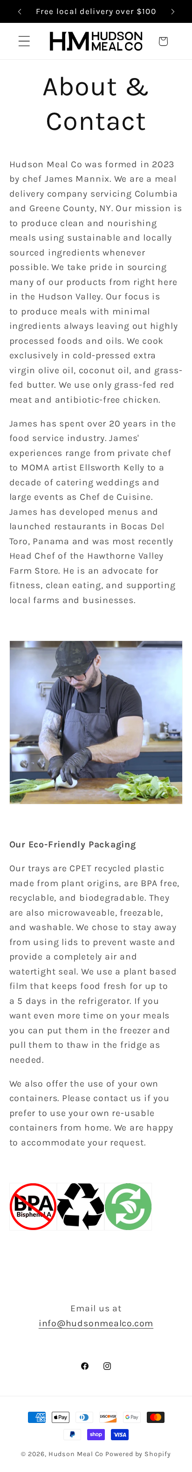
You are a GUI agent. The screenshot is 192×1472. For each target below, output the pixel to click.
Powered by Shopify (138, 1454)
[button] (24, 41)
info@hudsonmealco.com (96, 1323)
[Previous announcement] (19, 11)
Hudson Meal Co (76, 1454)
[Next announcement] (173, 11)
